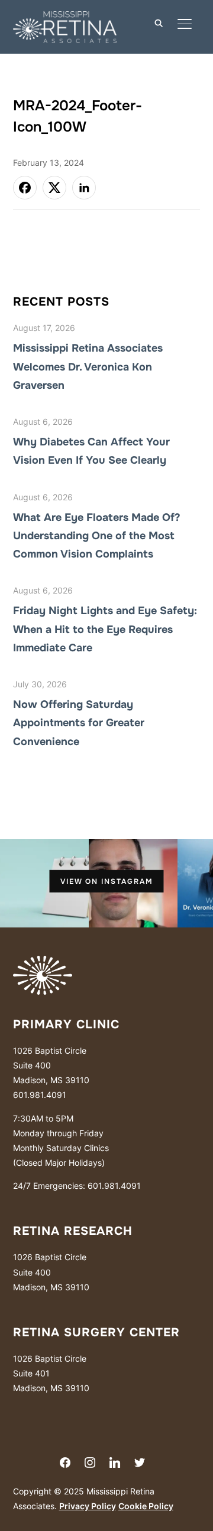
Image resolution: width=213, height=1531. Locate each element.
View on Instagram (106, 881)
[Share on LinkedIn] (84, 187)
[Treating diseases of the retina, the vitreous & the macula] (42, 963)
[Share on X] (54, 187)
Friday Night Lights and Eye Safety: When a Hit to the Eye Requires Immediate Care (105, 629)
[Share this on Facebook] (25, 187)
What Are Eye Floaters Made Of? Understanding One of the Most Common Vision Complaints (96, 535)
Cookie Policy (145, 1506)
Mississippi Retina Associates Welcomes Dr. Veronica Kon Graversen (88, 366)
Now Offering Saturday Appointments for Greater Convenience (78, 723)
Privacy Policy (87, 1506)
